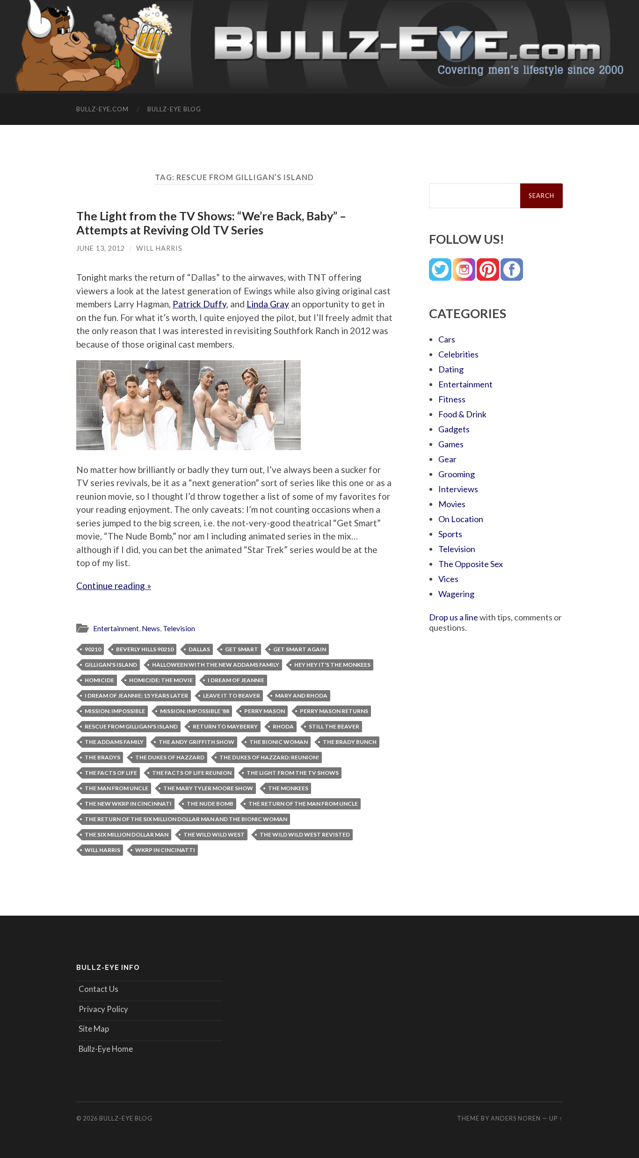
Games (451, 444)
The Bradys (102, 757)
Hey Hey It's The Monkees (332, 664)
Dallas (199, 649)
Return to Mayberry (225, 726)
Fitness (451, 399)
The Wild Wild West (214, 834)
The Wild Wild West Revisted (305, 834)
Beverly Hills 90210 (145, 649)
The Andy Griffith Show (196, 741)
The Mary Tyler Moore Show (208, 788)
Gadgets (454, 429)
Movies (451, 504)
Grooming (456, 474)
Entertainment (116, 628)
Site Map (94, 1029)
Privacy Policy (103, 1009)
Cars (446, 339)
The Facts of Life (111, 772)
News (151, 628)
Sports (450, 534)
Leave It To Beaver (231, 695)
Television (179, 628)
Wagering (456, 594)
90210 (93, 649)
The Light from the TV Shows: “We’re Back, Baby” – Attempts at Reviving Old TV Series (211, 223)
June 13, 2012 (100, 248)
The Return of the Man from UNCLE (303, 803)
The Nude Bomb (210, 803)
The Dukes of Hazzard (169, 757)
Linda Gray (268, 304)
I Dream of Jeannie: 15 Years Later (136, 695)
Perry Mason (264, 710)
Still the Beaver (334, 726)
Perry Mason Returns (334, 710)
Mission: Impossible (115, 710)
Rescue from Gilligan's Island (131, 726)
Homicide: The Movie (161, 680)
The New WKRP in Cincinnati (128, 803)
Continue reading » (113, 585)
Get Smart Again (299, 649)
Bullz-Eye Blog (174, 109)
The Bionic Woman (278, 741)
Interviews (458, 489)
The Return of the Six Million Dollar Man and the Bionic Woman (186, 819)
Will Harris (159, 248)
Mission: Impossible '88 (194, 710)
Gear (447, 459)
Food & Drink (462, 414)
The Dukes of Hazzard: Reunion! (269, 757)
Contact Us (98, 989)
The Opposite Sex (470, 564)
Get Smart (241, 649)
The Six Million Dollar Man (126, 834)
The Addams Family (114, 741)
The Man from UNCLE (116, 788)
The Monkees (288, 788)
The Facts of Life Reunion (192, 772)
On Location (460, 519)
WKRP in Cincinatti (165, 849)
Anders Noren (516, 1118)
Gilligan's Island (111, 664)
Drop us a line (453, 617)
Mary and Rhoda (301, 695)
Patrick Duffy (199, 304)
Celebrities (458, 354)
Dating (451, 369)
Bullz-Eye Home (106, 1049)
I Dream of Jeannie (236, 680)
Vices (448, 579)
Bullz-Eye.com (102, 109)
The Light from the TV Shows (293, 772)
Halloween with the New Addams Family (215, 664)
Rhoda (283, 726)
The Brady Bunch (350, 741)
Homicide (99, 680)
